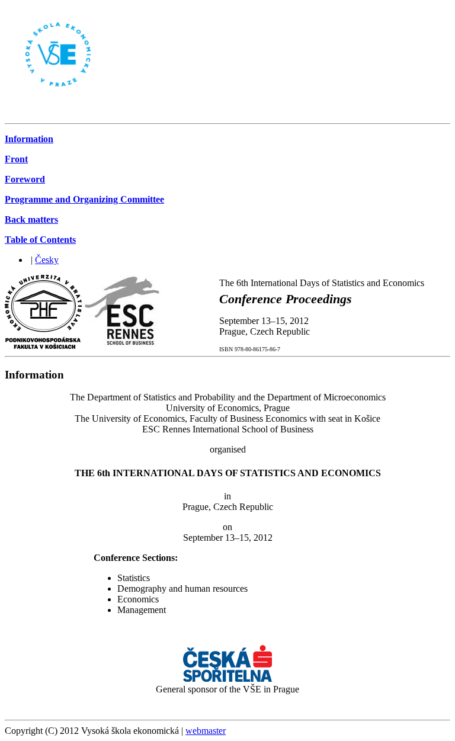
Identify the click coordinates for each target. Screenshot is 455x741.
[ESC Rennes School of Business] (122, 346)
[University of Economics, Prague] (48, 113)
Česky (47, 260)
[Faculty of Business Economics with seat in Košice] (43, 346)
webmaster (205, 731)
